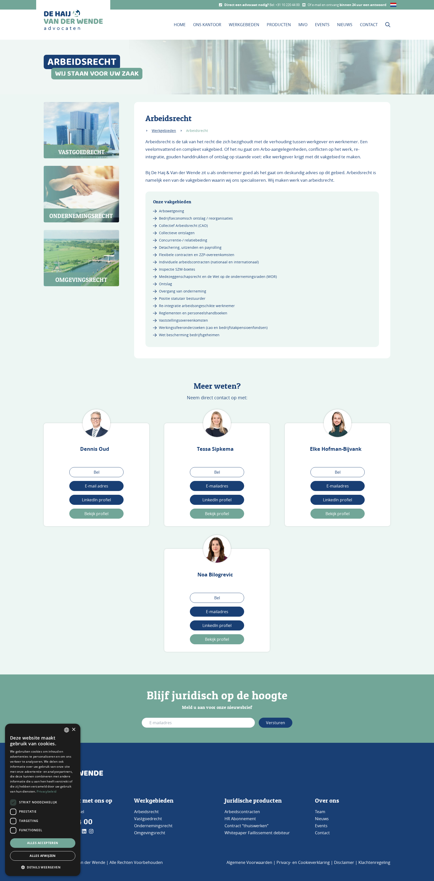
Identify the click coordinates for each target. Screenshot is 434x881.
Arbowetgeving (171, 211)
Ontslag (165, 283)
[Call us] (220, 5)
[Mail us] (304, 5)
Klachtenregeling (374, 862)
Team (320, 811)
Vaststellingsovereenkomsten (183, 320)
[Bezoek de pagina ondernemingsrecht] (81, 194)
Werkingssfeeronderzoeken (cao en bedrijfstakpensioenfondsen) (213, 327)
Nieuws (344, 24)
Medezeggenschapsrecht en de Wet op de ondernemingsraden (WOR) (218, 276)
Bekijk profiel (96, 513)
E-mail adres (96, 486)
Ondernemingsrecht (153, 825)
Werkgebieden (244, 24)
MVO (302, 24)
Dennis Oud (94, 449)
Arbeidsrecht (146, 811)
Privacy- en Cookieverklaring (303, 862)
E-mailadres (217, 486)
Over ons (327, 800)
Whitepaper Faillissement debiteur (257, 833)
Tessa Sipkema (215, 449)
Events (322, 24)
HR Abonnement (240, 818)
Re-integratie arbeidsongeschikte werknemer (197, 305)
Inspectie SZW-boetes (177, 269)
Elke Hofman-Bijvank (335, 449)
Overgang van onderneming (182, 291)
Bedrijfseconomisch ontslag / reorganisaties (196, 218)
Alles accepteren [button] (42, 843)
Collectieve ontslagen (177, 232)
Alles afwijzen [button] (43, 856)
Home (180, 24)
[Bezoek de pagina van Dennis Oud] (96, 423)
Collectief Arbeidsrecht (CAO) (183, 225)
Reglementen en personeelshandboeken (193, 313)
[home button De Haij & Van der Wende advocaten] (73, 20)
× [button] (73, 729)
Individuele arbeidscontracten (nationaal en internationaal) (209, 262)
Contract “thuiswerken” (246, 825)
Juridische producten (253, 800)
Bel (96, 472)
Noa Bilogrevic (215, 574)
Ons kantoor (207, 24)
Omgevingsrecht (149, 833)
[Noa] (217, 549)
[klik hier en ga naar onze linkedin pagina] (84, 831)
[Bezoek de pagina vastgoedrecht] (81, 130)
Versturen (275, 722)
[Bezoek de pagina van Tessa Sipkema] (217, 423)
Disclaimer (344, 862)
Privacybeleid (46, 791)
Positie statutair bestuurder (182, 298)
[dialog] (42, 800)
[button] (42, 867)
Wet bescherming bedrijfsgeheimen (189, 334)
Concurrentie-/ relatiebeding (183, 240)
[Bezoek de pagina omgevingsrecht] (81, 258)
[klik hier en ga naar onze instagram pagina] (91, 831)
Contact (369, 24)
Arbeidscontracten (242, 811)
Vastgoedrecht (148, 818)
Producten (279, 24)
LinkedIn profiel (96, 500)
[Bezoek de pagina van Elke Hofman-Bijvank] (337, 423)
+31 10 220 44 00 (288, 5)
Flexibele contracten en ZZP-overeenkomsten (196, 254)
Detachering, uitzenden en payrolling (190, 247)
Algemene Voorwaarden (249, 862)
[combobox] (66, 729)
